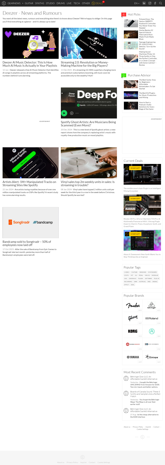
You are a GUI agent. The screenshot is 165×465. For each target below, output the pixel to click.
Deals (99, 3)
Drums (61, 3)
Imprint (148, 427)
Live (69, 3)
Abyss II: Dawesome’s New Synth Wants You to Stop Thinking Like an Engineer (142, 245)
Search (161, 3)
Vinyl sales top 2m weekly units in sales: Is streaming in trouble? (88, 183)
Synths (39, 3)
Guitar (29, 3)
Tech (77, 3)
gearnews (14, 3)
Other (86, 3)
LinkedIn (144, 3)
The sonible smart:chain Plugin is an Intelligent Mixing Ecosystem (142, 179)
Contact (156, 427)
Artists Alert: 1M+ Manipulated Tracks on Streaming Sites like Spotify (29, 183)
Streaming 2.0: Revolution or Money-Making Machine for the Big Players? (85, 63)
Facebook (155, 3)
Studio (50, 3)
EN (136, 3)
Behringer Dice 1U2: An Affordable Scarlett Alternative (143, 377)
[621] (151, 305)
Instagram (149, 3)
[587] (133, 318)
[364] (152, 331)
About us (127, 427)
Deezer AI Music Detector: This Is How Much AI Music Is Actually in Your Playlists (30, 63)
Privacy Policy (138, 427)
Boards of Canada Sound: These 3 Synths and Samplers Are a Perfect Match (145, 394)
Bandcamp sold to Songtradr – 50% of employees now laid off (27, 243)
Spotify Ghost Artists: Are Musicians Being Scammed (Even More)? (88, 123)
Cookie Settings (142, 429)
